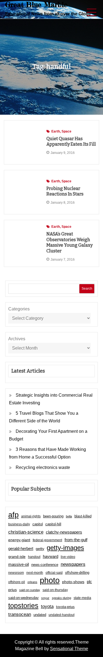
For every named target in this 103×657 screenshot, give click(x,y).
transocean (19, 614)
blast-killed (82, 516)
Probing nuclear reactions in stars (64, 191)
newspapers (73, 564)
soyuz (45, 598)
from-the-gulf (76, 539)
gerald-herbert (20, 548)
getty (40, 549)
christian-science (25, 532)
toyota (47, 606)
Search (87, 288)
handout (34, 557)
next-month (34, 573)
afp (13, 515)
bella (69, 516)
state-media (82, 598)
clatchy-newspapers (64, 532)
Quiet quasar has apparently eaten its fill (71, 141)
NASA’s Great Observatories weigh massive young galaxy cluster (69, 242)
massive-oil (18, 564)
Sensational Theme (69, 648)
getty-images (65, 547)
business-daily (19, 524)
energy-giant (19, 540)
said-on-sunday (29, 590)
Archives (16, 338)
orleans (32, 582)
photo (50, 580)
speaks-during (61, 598)
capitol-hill (53, 524)
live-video (68, 556)
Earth (55, 131)
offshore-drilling (77, 572)
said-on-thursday (55, 590)
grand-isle (17, 556)
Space (66, 131)
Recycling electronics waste (43, 467)
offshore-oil (16, 582)
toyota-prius (65, 607)
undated (40, 615)
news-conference (44, 565)
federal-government (47, 540)
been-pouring (53, 516)
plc (89, 582)
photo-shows (73, 582)
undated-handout (61, 615)
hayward (50, 556)
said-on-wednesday (23, 598)
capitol (37, 524)
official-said (54, 573)
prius (12, 589)
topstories (23, 605)
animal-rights (31, 516)
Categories (19, 309)
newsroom (16, 573)
